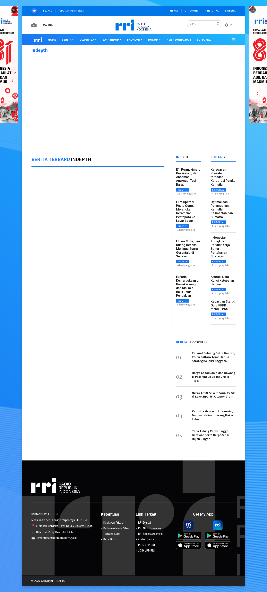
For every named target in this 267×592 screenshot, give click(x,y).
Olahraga (87, 39)
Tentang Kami (111, 534)
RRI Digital (144, 522)
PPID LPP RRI (146, 545)
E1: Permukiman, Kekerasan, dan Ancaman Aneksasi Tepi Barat (188, 177)
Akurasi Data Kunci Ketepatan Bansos (222, 280)
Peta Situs (109, 539)
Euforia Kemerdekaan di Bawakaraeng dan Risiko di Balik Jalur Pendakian (187, 286)
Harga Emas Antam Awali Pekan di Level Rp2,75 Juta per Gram (214, 394)
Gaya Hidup (110, 39)
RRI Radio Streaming (150, 534)
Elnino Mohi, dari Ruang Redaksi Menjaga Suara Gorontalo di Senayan (188, 248)
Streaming (192, 10)
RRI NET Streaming (149, 528)
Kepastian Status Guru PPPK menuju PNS (223, 305)
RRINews (230, 10)
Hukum (153, 39)
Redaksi (48, 10)
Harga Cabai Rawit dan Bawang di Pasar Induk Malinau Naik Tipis (213, 376)
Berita (66, 39)
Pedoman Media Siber (71, 10)
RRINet (173, 10)
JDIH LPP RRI (146, 550)
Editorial (204, 39)
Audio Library (146, 539)
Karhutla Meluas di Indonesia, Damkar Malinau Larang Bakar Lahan (212, 415)
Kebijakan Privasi (113, 522)
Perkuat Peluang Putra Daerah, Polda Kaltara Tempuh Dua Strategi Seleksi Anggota (213, 357)
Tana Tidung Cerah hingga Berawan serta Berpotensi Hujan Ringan (210, 435)
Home (52, 39)
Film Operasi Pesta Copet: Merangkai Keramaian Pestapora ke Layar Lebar (185, 211)
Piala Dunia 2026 (179, 39)
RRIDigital (212, 10)
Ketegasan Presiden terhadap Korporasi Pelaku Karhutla (223, 177)
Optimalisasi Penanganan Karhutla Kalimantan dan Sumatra (222, 209)
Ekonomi (133, 39)
